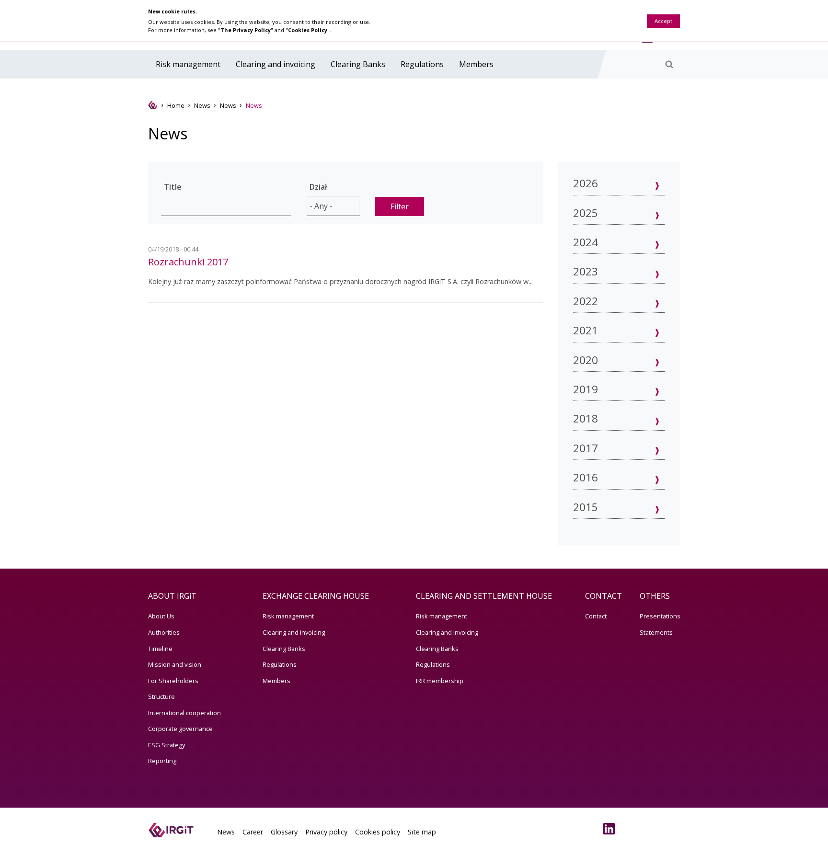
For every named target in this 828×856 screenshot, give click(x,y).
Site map (422, 831)
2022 (585, 301)
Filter (400, 206)
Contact (596, 616)
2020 (585, 360)
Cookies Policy (307, 30)
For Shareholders (173, 680)
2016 (585, 477)
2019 (585, 389)
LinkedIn (611, 828)
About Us (161, 616)
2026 (585, 183)
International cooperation (184, 712)
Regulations (422, 64)
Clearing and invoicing (275, 64)
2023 (585, 271)
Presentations (660, 616)
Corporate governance (180, 728)
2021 (585, 330)
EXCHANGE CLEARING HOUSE (316, 596)
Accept (663, 20)
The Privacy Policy (245, 30)
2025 (585, 212)
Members (476, 64)
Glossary (284, 831)
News (202, 105)
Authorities (164, 632)
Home (175, 105)
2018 (585, 418)
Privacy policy (326, 831)
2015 (585, 507)
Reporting (162, 760)
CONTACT (603, 596)
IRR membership (439, 680)
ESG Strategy (166, 745)
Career (252, 831)
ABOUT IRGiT (172, 596)
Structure (161, 696)
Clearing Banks (358, 64)
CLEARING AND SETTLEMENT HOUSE (484, 596)
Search (668, 64)
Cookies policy (377, 831)
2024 (585, 242)
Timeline (160, 648)
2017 (585, 448)
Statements (656, 632)
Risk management (188, 64)
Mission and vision (174, 664)
